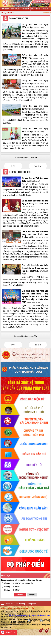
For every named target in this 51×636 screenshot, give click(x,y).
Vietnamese (39, 1)
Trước (13, 166)
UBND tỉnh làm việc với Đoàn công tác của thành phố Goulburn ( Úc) (35, 234)
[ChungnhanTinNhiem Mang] (39, 620)
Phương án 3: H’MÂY (12, 590)
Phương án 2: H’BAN (12, 586)
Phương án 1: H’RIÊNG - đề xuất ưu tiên (18, 583)
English (46, 1)
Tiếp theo (37, 166)
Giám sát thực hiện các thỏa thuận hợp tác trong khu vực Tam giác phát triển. (35, 268)
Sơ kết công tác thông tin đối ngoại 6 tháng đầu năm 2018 (35, 202)
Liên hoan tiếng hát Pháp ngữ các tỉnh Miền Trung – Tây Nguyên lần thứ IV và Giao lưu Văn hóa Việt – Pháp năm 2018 (35, 296)
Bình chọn (20, 594)
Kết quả (32, 594)
